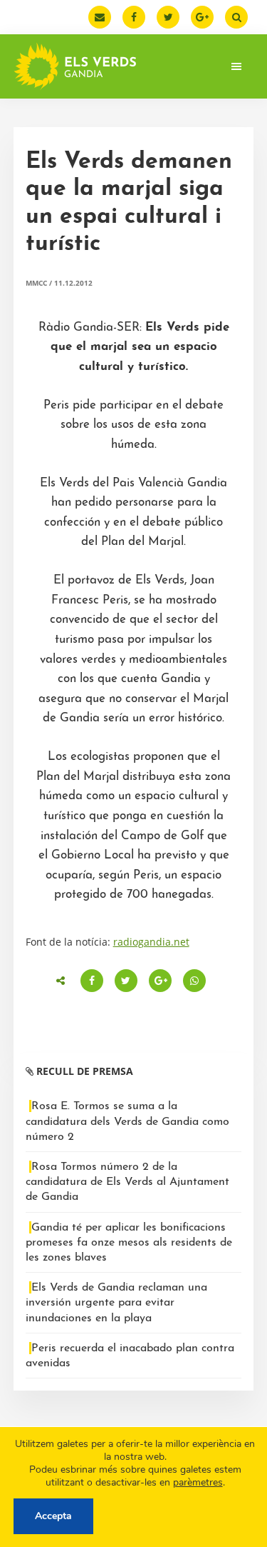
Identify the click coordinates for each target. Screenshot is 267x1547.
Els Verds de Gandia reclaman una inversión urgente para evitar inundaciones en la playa (116, 1302)
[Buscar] (236, 17)
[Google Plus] (202, 17)
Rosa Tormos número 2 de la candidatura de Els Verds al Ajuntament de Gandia (127, 1182)
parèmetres (198, 1482)
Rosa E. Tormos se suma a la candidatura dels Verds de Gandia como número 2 (127, 1121)
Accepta (53, 1516)
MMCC (36, 283)
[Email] (99, 17)
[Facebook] (133, 17)
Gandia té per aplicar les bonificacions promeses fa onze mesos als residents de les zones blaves (129, 1242)
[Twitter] (168, 17)
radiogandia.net (151, 941)
